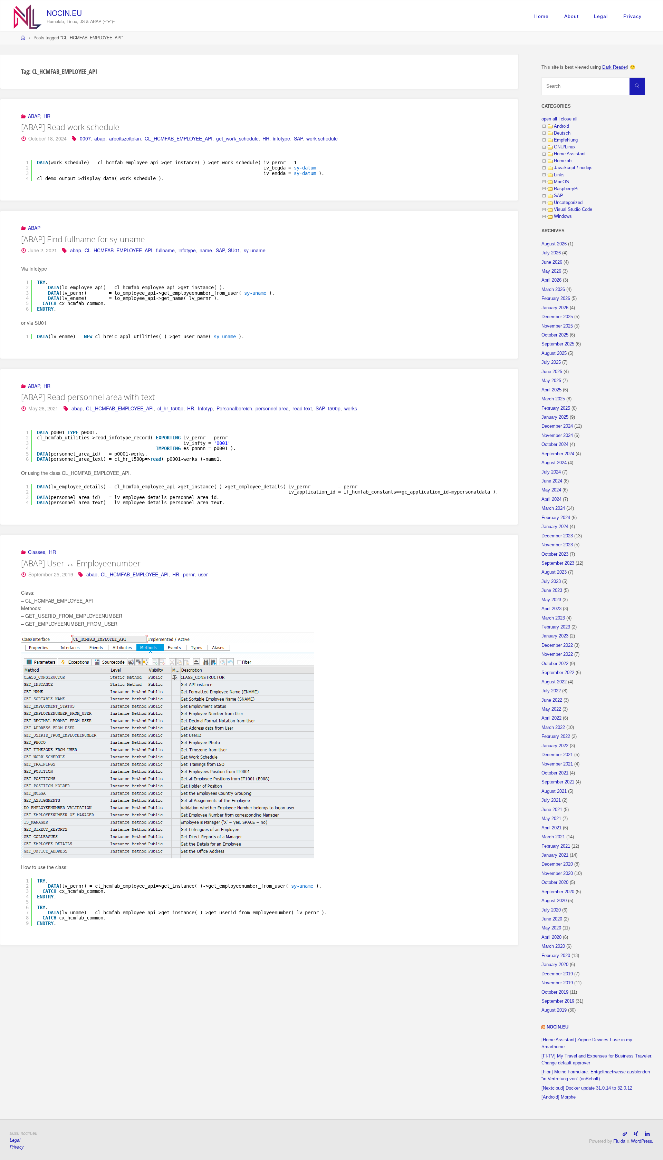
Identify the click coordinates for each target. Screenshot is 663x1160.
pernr (188, 574)
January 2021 (554, 855)
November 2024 (557, 435)
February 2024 (555, 517)
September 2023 (557, 563)
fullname (165, 250)
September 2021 (557, 782)
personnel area (272, 408)
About (571, 16)
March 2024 (553, 508)
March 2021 (553, 837)
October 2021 (554, 773)
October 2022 (554, 663)
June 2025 (551, 371)
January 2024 (554, 526)
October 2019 (554, 992)
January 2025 (554, 417)
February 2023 (555, 627)
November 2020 (557, 873)
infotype (281, 138)
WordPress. (642, 1141)
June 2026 (551, 262)
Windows (563, 216)
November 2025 (557, 326)
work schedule (322, 138)
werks (350, 408)
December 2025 (557, 316)
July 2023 (551, 581)
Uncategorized (568, 202)
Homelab (562, 160)
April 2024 (551, 499)
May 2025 (551, 380)
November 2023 (557, 545)
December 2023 (557, 536)
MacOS (561, 181)
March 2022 (553, 727)
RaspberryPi (566, 188)
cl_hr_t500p (170, 408)
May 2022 (551, 709)
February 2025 (555, 408)
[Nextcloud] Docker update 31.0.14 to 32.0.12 (586, 1088)
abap (99, 138)
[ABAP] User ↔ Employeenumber (81, 563)
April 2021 (551, 828)
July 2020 (551, 910)
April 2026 (551, 280)
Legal (601, 16)
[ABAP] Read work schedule (70, 127)
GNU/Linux (565, 147)
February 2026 (555, 298)
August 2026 (554, 244)
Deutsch (562, 133)
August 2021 (554, 791)
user (203, 574)
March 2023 (553, 618)
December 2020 (557, 864)
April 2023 (551, 608)
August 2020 (554, 900)
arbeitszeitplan (125, 138)
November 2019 (557, 983)
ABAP (34, 116)
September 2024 (557, 453)
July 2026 (551, 253)
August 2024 (554, 462)
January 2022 (554, 745)
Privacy (632, 16)
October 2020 (554, 882)
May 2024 (551, 490)
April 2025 (551, 390)
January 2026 (554, 307)
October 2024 (554, 444)
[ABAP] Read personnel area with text (88, 396)
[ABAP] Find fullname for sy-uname (83, 239)
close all (569, 119)
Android (561, 126)
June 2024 (551, 481)
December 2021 (557, 754)
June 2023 (551, 590)
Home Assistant (570, 154)
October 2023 (554, 554)
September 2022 (557, 672)
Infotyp (205, 408)
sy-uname (255, 250)
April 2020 (551, 937)
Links (559, 175)
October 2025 (554, 335)
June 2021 (551, 809)
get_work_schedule (237, 138)
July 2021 (551, 800)
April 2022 (551, 718)
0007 (85, 138)
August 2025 (554, 353)
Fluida (618, 1141)
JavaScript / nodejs (573, 167)
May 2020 (551, 928)
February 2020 (555, 955)
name (206, 250)
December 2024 (557, 426)
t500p (334, 408)
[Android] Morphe (558, 1097)
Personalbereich (234, 408)
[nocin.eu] (27, 15)
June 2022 (551, 700)
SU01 (234, 250)
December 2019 (557, 974)
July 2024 (551, 472)
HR (47, 116)
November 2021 (557, 764)
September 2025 (557, 344)
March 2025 (553, 399)
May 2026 (551, 271)
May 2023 (551, 599)
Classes (36, 551)
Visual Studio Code (573, 209)
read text (302, 408)
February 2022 (555, 736)
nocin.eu (64, 13)
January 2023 (554, 636)
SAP (298, 138)
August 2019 (554, 1010)
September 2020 (557, 891)
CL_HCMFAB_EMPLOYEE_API (178, 138)
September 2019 (557, 1001)
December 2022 (557, 645)
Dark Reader (614, 67)
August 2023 (554, 572)
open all (549, 119)
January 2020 (554, 964)
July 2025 (551, 362)
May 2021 (551, 818)
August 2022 (554, 682)
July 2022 (551, 691)
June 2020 (551, 919)
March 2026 (553, 289)
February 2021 (555, 846)
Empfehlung (566, 140)
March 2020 (553, 946)
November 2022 (557, 654)
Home (541, 16)
